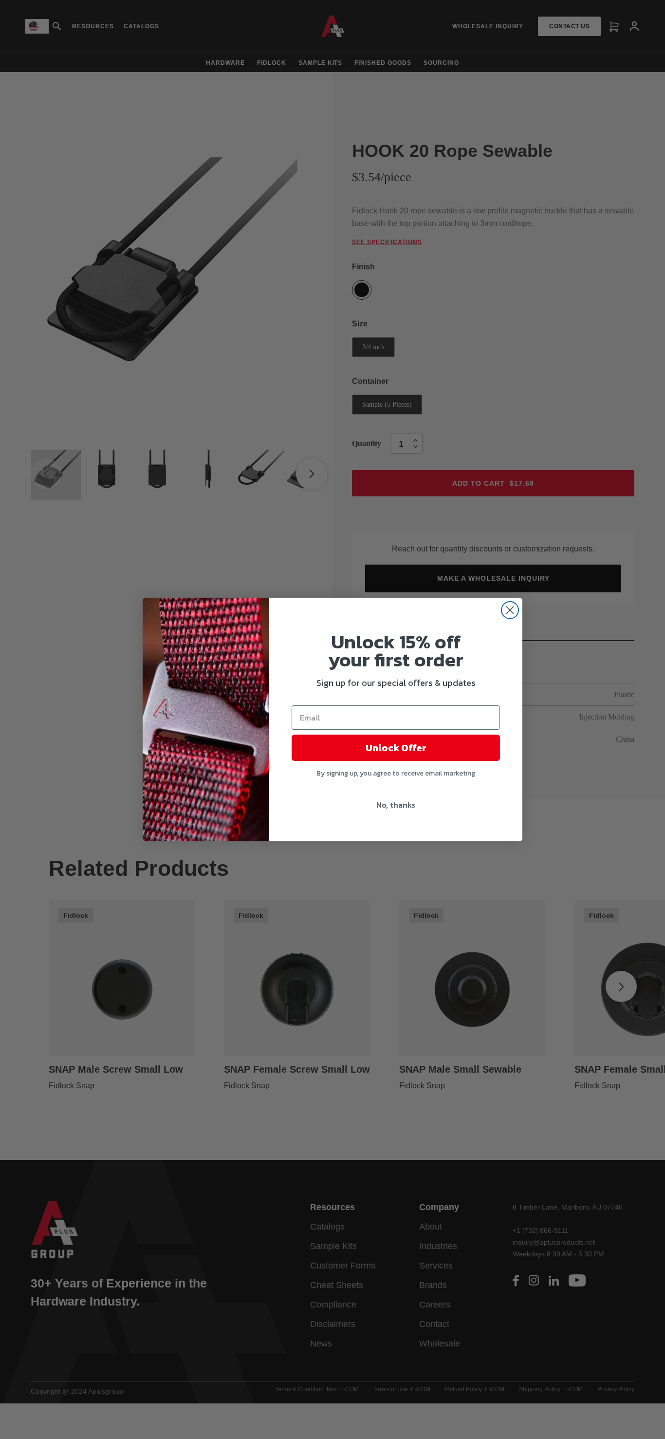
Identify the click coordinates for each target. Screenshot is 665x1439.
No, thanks (395, 805)
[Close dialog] (509, 610)
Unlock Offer (396, 747)
